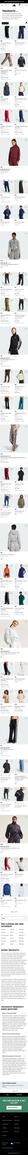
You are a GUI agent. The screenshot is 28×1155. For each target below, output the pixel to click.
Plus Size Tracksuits (3, 941)
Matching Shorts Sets (22, 941)
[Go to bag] (25, 5)
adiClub (16, 1116)
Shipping (4, 1127)
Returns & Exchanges (7, 1120)
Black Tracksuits (12, 935)
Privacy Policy (17, 1142)
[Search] (22, 5)
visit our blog (14, 1030)
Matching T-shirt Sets (22, 935)
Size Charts (16, 1131)
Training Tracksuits (3, 938)
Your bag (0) (19, 1094)
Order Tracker (5, 1124)
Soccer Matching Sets (13, 944)
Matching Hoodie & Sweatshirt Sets (21, 938)
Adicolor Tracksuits (3, 929)
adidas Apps (17, 1127)
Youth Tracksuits (3, 944)
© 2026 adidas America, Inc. (14, 1153)
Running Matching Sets (22, 929)
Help (3, 1116)
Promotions (5, 1131)
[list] (11, 23)
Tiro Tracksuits (5, 935)
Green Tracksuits (12, 938)
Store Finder (17, 1120)
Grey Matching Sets (13, 941)
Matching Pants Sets (21, 944)
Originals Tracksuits (3, 932)
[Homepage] (14, 6)
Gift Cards (16, 1124)
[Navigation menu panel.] (2, 5)
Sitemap (4, 1135)
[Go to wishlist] (5, 5)
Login (7, 1094)
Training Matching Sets (22, 932)
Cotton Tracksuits (12, 932)
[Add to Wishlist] (11, 28)
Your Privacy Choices (5, 1143)
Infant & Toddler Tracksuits (12, 929)
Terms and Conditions (7, 1148)
